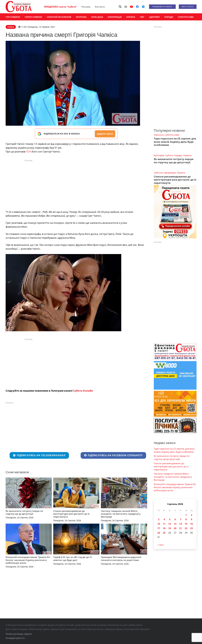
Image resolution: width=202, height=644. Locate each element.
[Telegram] (143, 6)
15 (186, 523)
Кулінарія (159, 155)
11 (164, 523)
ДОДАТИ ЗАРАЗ (105, 133)
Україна (187, 155)
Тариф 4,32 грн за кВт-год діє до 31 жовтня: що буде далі (72, 558)
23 (191, 528)
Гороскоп (159, 134)
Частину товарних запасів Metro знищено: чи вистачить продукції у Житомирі (120, 513)
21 (180, 528)
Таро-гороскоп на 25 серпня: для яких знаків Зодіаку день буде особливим (175, 142)
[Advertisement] (76, 184)
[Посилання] (19, 6)
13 (175, 523)
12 (169, 523)
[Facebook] (137, 6)
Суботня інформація (165, 172)
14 (180, 523)
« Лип (160, 544)
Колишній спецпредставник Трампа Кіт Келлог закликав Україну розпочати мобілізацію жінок (28, 560)
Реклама (85, 6)
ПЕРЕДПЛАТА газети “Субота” (60, 6)
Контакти (100, 6)
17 (158, 528)
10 (158, 523)
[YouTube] (131, 6)
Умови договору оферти (19, 633)
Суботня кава (172, 134)
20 (175, 528)
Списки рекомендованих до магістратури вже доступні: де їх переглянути (71, 513)
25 (164, 532)
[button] (120, 6)
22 (186, 528)
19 (169, 528)
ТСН (28, 151)
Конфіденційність (15, 637)
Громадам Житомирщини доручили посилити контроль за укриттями (121, 558)
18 (164, 528)
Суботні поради (173, 155)
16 (191, 523)
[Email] (125, 6)
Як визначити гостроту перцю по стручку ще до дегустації (24, 512)
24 (158, 532)
